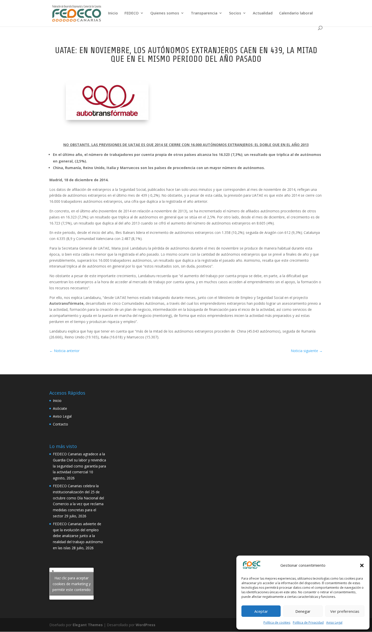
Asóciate (60, 408)
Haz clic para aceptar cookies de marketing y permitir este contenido (71, 584)
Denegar (303, 611)
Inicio (113, 13)
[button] (361, 565)
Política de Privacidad (308, 622)
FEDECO (132, 13)
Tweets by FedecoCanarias (71, 584)
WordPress (145, 624)
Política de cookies (276, 622)
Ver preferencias (344, 611)
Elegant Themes (88, 624)
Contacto (60, 424)
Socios (235, 13)
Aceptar (261, 611)
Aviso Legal (334, 622)
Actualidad (263, 13)
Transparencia (204, 13)
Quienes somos (164, 13)
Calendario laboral (296, 13)
